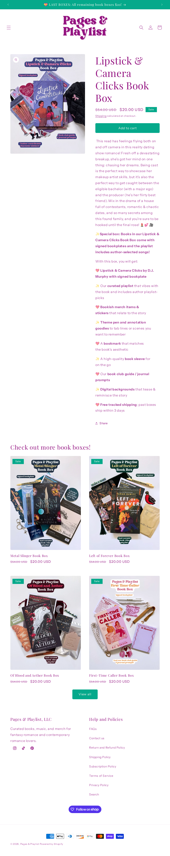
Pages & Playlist (29, 844)
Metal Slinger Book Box (29, 556)
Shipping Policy (100, 757)
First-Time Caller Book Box (111, 675)
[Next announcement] (161, 4)
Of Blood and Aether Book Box (34, 675)
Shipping (101, 115)
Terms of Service (101, 776)
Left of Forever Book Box (109, 556)
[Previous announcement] (8, 4)
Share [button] (104, 423)
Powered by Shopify (51, 844)
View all (85, 694)
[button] (8, 27)
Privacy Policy (98, 785)
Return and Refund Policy (107, 747)
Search (94, 794)
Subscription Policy (102, 766)
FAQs (93, 729)
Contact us (96, 738)
